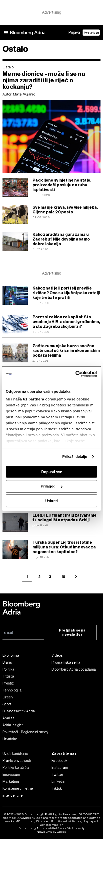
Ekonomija (10, 655)
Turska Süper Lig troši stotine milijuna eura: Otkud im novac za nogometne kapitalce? (64, 547)
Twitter (57, 775)
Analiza (8, 718)
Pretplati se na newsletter (72, 632)
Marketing (10, 781)
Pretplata (91, 32)
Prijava (74, 32)
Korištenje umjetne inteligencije (17, 791)
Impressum (11, 775)
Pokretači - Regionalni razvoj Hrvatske (25, 735)
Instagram (60, 768)
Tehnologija (12, 690)
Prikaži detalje (74, 456)
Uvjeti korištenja (15, 754)
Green (7, 697)
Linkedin (58, 781)
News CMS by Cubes (51, 831)
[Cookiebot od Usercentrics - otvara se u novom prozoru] (75, 374)
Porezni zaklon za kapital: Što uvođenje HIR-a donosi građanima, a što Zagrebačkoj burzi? (66, 322)
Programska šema (66, 662)
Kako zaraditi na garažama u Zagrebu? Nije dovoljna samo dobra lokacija (61, 239)
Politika (8, 669)
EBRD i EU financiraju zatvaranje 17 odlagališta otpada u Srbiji (64, 517)
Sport (6, 704)
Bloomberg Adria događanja (74, 669)
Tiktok (57, 788)
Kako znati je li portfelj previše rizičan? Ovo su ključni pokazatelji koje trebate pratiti (66, 293)
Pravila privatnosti (16, 761)
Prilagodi (48, 486)
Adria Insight (12, 725)
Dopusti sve (51, 472)
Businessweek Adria (18, 711)
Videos (57, 655)
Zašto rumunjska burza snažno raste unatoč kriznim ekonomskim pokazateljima (66, 350)
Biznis (7, 662)
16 (63, 577)
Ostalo (8, 67)
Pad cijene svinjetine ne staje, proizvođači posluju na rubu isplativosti (61, 185)
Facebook (59, 761)
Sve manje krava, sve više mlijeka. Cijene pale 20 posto (65, 209)
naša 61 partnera (28, 399)
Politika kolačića (15, 768)
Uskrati (51, 501)
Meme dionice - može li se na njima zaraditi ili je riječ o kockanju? (43, 80)
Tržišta (8, 676)
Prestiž (8, 683)
